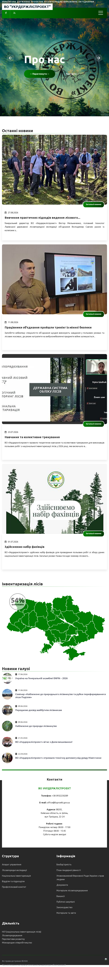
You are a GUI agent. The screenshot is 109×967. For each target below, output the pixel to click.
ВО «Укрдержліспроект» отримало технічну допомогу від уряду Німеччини (58, 757)
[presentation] (10, 58)
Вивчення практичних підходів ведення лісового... (42, 217)
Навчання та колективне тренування (32, 437)
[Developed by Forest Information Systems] (106, 959)
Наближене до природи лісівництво (36, 726)
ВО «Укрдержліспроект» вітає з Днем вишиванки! (43, 741)
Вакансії (60, 896)
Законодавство (64, 907)
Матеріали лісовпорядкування (72, 890)
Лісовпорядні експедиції (14, 870)
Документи (62, 885)
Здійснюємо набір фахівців (24, 546)
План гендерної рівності (68, 870)
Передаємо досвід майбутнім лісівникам (38, 710)
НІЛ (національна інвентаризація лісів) (21, 932)
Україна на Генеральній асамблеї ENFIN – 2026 (41, 678)
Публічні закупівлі (65, 902)
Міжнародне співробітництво (17, 942)
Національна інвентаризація (16, 876)
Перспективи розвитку (13, 939)
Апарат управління (11, 864)
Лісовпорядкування (12, 935)
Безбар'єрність (63, 864)
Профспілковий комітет (14, 887)
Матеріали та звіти (66, 913)
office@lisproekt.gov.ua (58, 802)
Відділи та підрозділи (13, 881)
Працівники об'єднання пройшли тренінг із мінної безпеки (48, 327)
